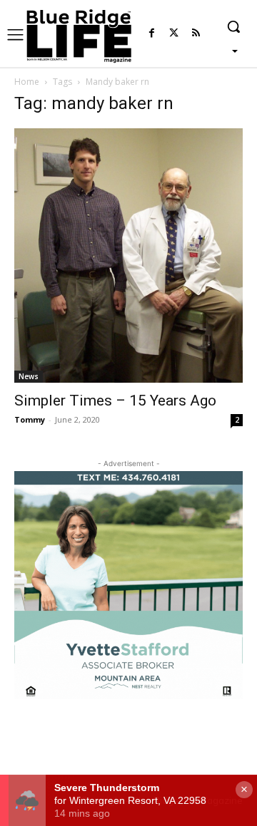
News (29, 376)
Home (26, 82)
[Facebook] (152, 34)
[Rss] (196, 34)
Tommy (29, 419)
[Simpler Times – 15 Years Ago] (128, 255)
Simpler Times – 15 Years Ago (115, 400)
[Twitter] (174, 34)
